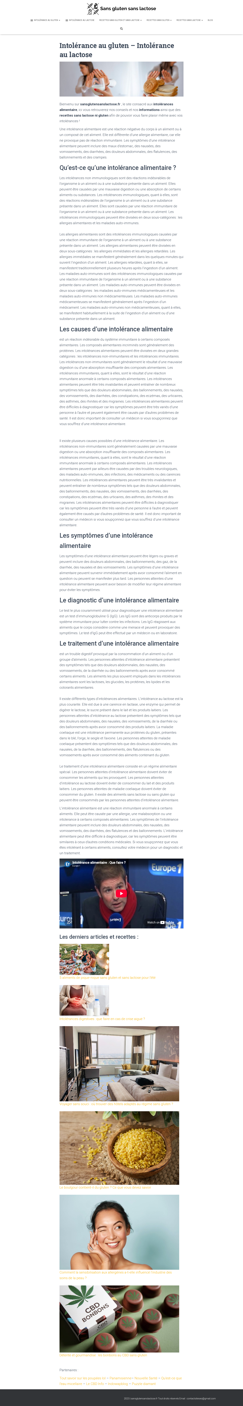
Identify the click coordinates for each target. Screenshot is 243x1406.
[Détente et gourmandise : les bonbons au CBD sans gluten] (119, 1319)
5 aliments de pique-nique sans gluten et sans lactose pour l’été (108, 978)
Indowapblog (118, 1384)
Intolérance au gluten (46, 20)
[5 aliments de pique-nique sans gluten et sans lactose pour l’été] (84, 959)
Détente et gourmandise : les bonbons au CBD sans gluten (103, 1355)
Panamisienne (120, 1378)
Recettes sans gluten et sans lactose (119, 20)
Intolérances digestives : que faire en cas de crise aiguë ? (102, 1019)
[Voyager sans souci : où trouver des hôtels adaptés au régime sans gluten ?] (119, 1063)
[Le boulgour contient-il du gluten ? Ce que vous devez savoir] (119, 1148)
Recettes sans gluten (158, 20)
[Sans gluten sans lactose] (121, 9)
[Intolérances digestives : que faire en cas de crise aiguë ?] (84, 1000)
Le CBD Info (95, 1384)
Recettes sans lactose (189, 20)
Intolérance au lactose (81, 20)
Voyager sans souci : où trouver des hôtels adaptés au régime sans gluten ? (116, 1104)
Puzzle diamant (144, 1384)
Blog (210, 20)
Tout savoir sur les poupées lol (83, 1378)
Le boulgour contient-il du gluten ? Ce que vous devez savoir (105, 1187)
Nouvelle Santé (146, 1378)
